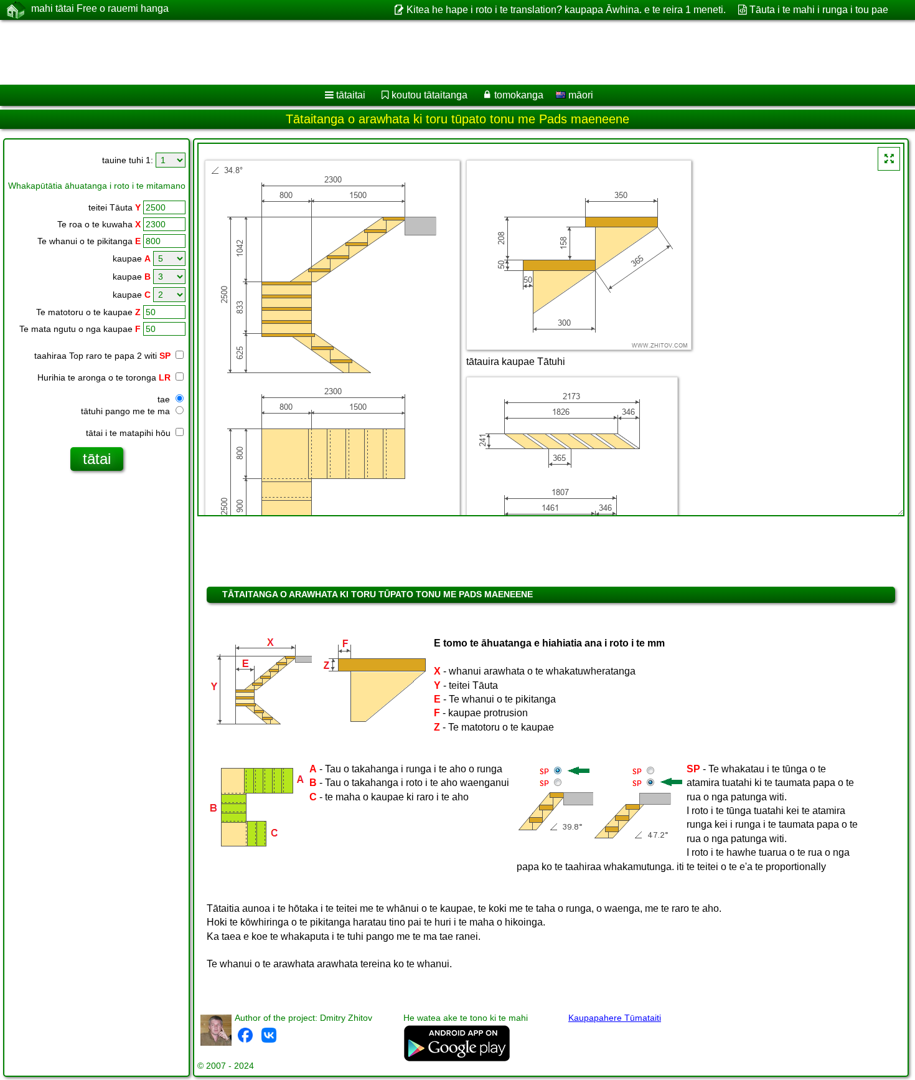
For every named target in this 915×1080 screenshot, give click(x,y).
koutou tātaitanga (429, 95)
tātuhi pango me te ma (126, 411)
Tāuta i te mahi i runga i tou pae (818, 9)
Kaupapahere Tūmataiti (614, 1018)
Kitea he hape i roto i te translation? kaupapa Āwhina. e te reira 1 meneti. (565, 9)
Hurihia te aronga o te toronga (104, 377)
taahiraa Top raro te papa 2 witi (102, 356)
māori (579, 95)
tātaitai (350, 95)
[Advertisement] (377, 52)
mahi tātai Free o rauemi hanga (100, 8)
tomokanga (518, 95)
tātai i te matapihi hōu (129, 433)
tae (164, 399)
